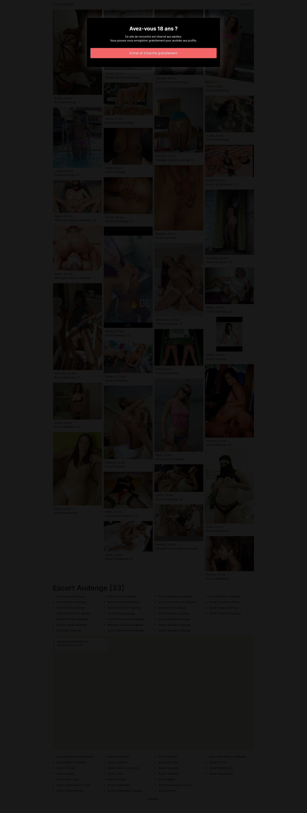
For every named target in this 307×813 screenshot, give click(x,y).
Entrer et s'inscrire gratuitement (153, 53)
